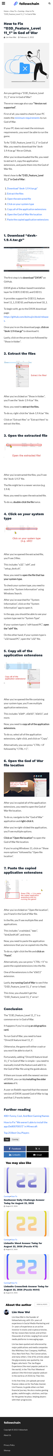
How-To (13, 11)
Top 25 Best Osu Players (16, 1132)
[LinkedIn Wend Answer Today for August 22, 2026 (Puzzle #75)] (26, 1223)
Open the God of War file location (24, 214)
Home (6, 11)
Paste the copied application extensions (28, 219)
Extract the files (15, 193)
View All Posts (42, 1304)
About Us (7, 1435)
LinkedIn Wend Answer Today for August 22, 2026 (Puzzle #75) (23, 1245)
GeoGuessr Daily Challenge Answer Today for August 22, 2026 (24, 1202)
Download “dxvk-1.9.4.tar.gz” (22, 188)
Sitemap (7, 1450)
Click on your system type (20, 204)
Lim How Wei (11, 37)
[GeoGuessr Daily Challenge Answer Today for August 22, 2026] (26, 1180)
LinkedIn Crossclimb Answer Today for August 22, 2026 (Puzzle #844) (26, 1288)
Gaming (21, 11)
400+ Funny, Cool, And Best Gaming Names (26, 1115)
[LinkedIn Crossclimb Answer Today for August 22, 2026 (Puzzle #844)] (26, 1266)
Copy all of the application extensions (26, 209)
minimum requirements (27, 117)
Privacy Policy (9, 1445)
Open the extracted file (19, 198)
